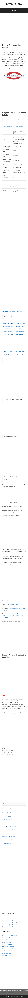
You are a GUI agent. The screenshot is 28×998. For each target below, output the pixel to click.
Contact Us (12, 599)
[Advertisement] (14, 27)
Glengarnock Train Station (9, 829)
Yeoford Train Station (7, 951)
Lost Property (18, 599)
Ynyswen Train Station (8, 946)
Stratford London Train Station (10, 823)
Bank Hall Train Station (10, 755)
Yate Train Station (6, 955)
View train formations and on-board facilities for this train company (12, 615)
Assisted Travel (6, 601)
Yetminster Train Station (8, 948)
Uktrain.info (14, 4)
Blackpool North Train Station (9, 826)
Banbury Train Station (9, 752)
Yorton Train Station (7, 940)
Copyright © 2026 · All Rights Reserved (14, 996)
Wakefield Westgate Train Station (10, 836)
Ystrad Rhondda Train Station (9, 935)
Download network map (16, 604)
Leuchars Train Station (8, 813)
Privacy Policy (17, 992)
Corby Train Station (7, 819)
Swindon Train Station (7, 839)
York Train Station (6, 942)
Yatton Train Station (7, 953)
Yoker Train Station (7, 944)
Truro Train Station (7, 833)
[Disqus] (14, 779)
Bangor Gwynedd (8, 750)
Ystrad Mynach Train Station (9, 937)
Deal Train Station (6, 816)
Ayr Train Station (6, 843)
